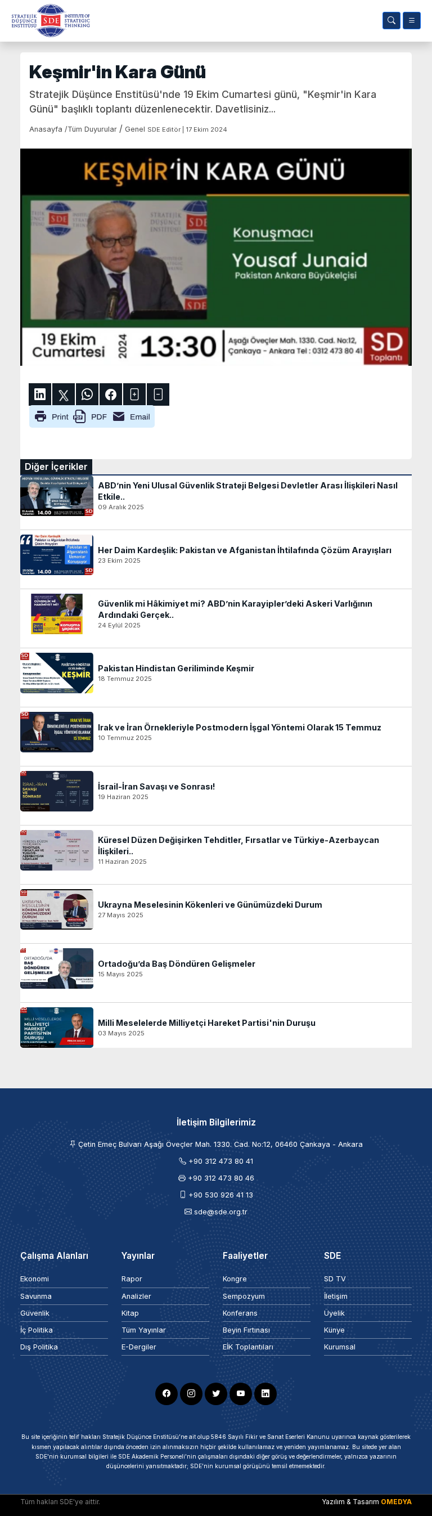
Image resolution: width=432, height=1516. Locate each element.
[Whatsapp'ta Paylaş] (87, 394)
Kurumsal (340, 1347)
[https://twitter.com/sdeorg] (216, 1394)
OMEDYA (396, 1501)
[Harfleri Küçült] (158, 394)
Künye (334, 1330)
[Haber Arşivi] (391, 20)
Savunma (36, 1296)
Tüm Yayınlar (144, 1330)
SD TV (335, 1279)
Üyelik (334, 1313)
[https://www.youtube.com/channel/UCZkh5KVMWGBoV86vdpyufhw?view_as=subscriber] (241, 1394)
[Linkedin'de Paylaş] (40, 394)
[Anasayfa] (48, 20)
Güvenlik (35, 1313)
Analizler (136, 1296)
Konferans (240, 1313)
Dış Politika (39, 1347)
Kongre (235, 1279)
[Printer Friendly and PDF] (92, 415)
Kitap (130, 1313)
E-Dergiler (139, 1347)
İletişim (336, 1296)
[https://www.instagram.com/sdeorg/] (191, 1394)
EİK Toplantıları (248, 1347)
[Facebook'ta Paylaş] (111, 394)
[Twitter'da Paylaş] (63, 394)
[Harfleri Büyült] (134, 394)
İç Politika (36, 1330)
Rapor (132, 1279)
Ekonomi (34, 1279)
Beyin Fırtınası (246, 1330)
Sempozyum (244, 1296)
